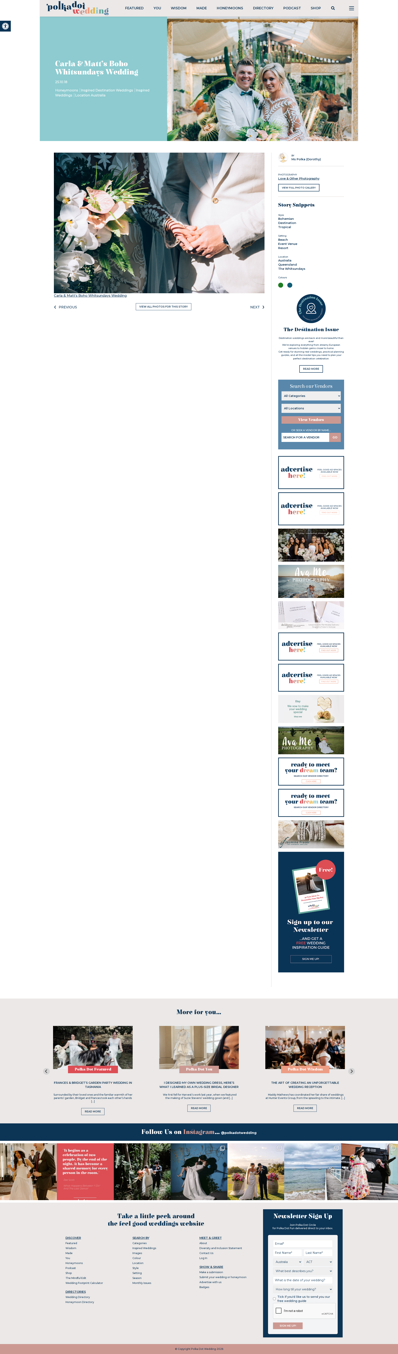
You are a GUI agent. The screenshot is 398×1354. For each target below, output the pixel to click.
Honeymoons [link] (230, 8)
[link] (5, 26)
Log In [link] (203, 1258)
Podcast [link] (292, 8)
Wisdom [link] (179, 8)
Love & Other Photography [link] (298, 178)
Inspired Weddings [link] (144, 1248)
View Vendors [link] (311, 420)
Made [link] (202, 8)
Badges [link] (204, 1287)
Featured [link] (134, 8)
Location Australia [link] (90, 95)
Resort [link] (283, 248)
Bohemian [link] (286, 219)
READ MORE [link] (311, 368)
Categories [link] (139, 1243)
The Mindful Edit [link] (76, 1278)
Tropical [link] (284, 227)
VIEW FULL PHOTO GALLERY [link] (299, 187)
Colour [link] (136, 1258)
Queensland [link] (287, 264)
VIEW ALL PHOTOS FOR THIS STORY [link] (163, 306)
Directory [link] (263, 8)
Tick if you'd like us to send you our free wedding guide (303, 1299)
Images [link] (137, 1253)
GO (334, 437)
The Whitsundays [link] (291, 269)
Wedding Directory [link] (78, 1297)
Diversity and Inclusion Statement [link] (220, 1248)
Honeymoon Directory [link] (80, 1302)
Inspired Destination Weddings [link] (107, 90)
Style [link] (135, 1268)
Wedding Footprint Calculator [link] (84, 1283)
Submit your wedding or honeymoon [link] (222, 1277)
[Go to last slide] (46, 1071)
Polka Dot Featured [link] (93, 1069)
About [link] (203, 1243)
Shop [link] (316, 8)
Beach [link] (283, 240)
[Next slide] (351, 1071)
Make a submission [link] (211, 1272)
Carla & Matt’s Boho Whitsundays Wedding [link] (90, 296)
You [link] (157, 8)
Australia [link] (284, 260)
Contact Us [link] (206, 1253)
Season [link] (137, 1278)
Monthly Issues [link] (141, 1283)
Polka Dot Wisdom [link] (305, 1069)
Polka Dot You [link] (199, 1069)
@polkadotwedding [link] (239, 1133)
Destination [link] (287, 223)
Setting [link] (137, 1273)
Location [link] (137, 1263)
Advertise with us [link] (210, 1282)
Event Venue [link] (287, 244)
